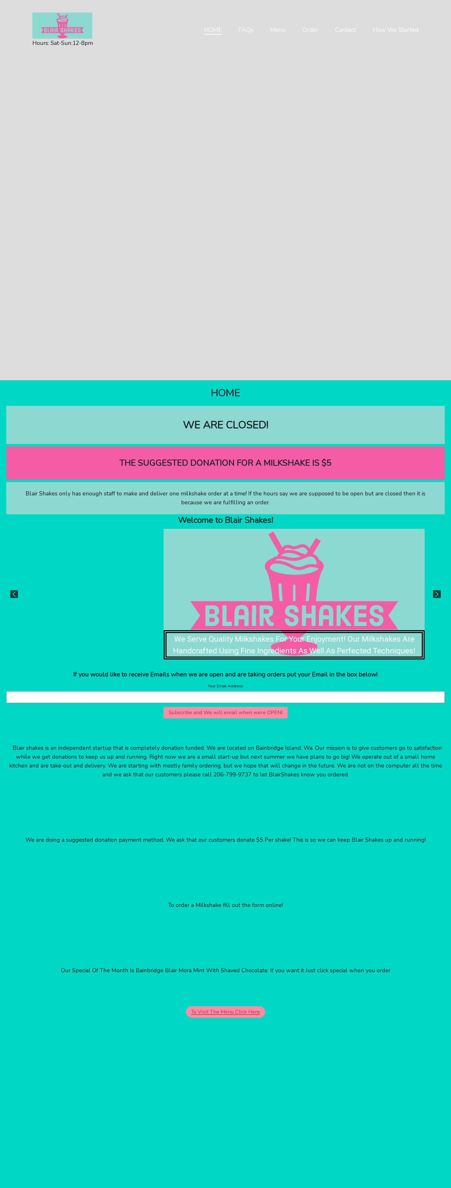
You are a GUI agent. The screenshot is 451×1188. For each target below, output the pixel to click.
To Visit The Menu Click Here (225, 1011)
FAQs (246, 30)
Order (310, 30)
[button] (14, 594)
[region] (225, 594)
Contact (345, 30)
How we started (396, 30)
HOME (213, 30)
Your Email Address (225, 686)
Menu (278, 30)
